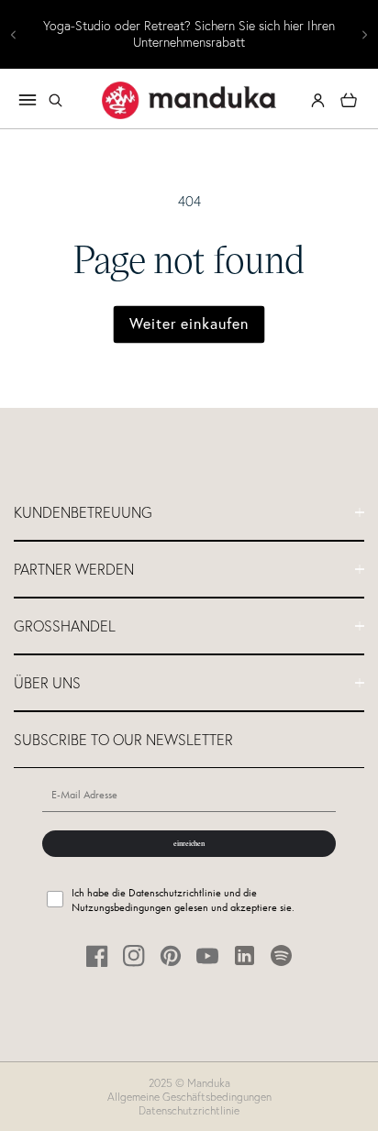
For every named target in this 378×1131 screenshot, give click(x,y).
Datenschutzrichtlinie (189, 1110)
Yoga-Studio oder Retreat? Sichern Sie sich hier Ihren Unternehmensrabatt (189, 34)
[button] (55, 100)
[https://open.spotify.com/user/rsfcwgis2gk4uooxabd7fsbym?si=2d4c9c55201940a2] (281, 955)
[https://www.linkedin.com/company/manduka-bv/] (244, 955)
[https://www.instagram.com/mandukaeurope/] (134, 955)
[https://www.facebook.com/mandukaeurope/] (97, 955)
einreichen (189, 843)
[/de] (189, 100)
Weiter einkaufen (189, 323)
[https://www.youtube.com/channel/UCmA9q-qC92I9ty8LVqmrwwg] (207, 955)
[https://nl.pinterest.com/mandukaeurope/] (171, 955)
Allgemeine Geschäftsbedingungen (189, 1097)
